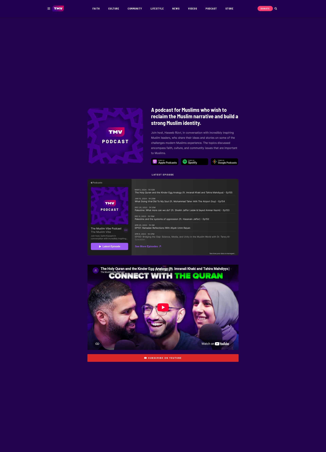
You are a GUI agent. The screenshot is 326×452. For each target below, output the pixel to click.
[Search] (275, 8)
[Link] (58, 9)
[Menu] (48, 8)
